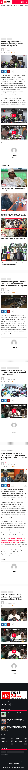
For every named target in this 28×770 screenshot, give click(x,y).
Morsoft (17, 763)
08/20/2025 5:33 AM (9, 290)
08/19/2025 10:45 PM (10, 603)
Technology (20, 752)
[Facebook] (2, 704)
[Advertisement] (14, 23)
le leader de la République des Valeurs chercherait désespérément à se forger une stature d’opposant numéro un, (13, 540)
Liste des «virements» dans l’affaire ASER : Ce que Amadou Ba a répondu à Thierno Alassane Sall (14, 456)
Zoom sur (9, 450)
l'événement (7, 741)
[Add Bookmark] (25, 71)
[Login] (26, 2)
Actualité (21, 743)
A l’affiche (21, 738)
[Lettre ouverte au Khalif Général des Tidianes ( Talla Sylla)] (14, 177)
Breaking (4, 752)
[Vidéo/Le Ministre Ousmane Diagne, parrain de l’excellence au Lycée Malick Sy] (14, 252)
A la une (4, 38)
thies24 (7, 49)
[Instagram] (9, 704)
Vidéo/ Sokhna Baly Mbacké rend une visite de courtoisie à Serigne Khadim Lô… (16, 728)
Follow (14, 157)
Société (9, 38)
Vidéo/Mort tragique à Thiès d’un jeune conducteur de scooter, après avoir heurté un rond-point (14, 284)
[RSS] (12, 704)
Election (9, 752)
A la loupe (4, 592)
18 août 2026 (11, 722)
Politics (14, 752)
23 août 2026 (11, 716)
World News (4, 754)
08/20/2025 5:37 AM (9, 50)
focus (8, 278)
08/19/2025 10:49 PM (10, 379)
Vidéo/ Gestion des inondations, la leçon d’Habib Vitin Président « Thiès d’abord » (13, 373)
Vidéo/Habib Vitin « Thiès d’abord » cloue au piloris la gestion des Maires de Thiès (11, 597)
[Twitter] (5, 704)
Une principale (21, 741)
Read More (19, 701)
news (7, 743)
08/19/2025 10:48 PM (10, 464)
